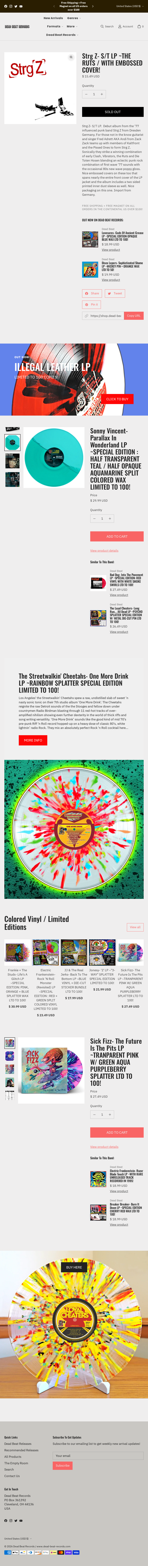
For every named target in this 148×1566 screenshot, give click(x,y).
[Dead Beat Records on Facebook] (5, 6)
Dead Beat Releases (17, 1444)
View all (135, 927)
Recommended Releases (21, 1450)
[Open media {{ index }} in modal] (40, 88)
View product (111, 250)
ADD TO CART (117, 536)
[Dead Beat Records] (17, 26)
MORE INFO (33, 740)
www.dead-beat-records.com (53, 1546)
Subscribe (62, 1466)
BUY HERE (74, 1267)
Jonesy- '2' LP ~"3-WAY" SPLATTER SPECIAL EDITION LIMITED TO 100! (102, 976)
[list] (40, 88)
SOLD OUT (113, 111)
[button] (73, 18)
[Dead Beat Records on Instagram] (10, 6)
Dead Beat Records (24, 1546)
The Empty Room (16, 1463)
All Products (12, 1457)
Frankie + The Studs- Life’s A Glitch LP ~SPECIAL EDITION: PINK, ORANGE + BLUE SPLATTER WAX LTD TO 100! (17, 985)
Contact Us (12, 1476)
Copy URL (134, 316)
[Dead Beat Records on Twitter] (15, 6)
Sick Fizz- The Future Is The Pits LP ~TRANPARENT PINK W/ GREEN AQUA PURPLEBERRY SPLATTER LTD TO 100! (130, 985)
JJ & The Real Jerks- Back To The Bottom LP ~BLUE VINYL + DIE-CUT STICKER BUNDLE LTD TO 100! (74, 981)
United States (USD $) (128, 6)
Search (9, 1469)
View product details (104, 551)
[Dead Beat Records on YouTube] (20, 6)
